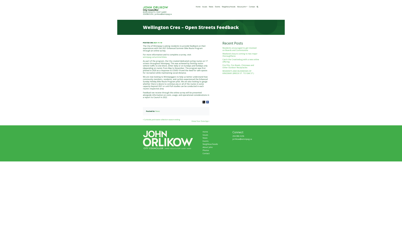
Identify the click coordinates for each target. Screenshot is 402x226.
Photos (206, 150)
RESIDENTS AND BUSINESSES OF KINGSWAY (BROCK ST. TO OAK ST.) (238, 72)
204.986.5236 (148, 14)
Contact (252, 7)
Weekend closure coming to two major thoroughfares (239, 54)
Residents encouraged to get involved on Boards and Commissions (239, 49)
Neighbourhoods (228, 7)
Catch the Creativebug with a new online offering (240, 60)
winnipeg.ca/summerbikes (155, 57)
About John (241, 7)
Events (217, 7)
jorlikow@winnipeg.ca (163, 14)
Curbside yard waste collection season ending (162, 119)
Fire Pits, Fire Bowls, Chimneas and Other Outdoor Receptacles (238, 66)
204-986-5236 (238, 136)
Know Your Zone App (200, 121)
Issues (204, 7)
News (211, 7)
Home (198, 7)
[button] (204, 102)
